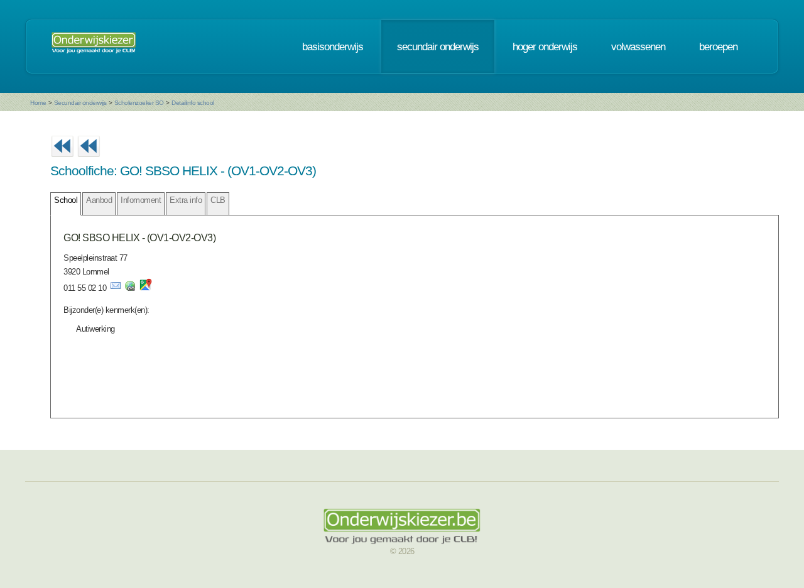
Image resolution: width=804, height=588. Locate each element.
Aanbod (99, 200)
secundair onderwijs (438, 46)
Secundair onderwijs (80, 102)
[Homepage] (93, 46)
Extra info (186, 200)
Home (38, 102)
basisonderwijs (332, 46)
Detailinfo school (192, 102)
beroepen (718, 46)
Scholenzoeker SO (139, 102)
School (65, 200)
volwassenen (638, 46)
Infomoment (141, 200)
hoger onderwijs (545, 46)
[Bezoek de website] (130, 288)
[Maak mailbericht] (116, 288)
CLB (217, 200)
